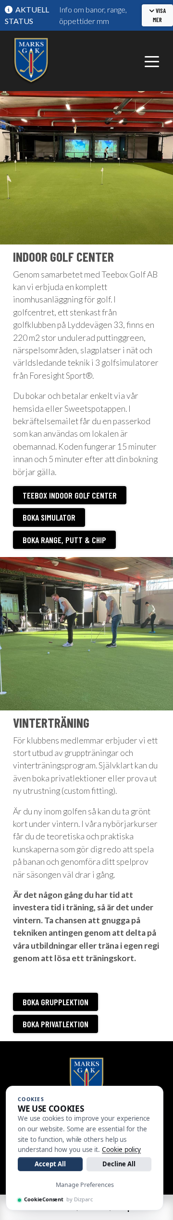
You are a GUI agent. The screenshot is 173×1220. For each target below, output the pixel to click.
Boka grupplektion (55, 1002)
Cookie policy (121, 1149)
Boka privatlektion (55, 1024)
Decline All (119, 1164)
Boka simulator (49, 517)
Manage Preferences (85, 1185)
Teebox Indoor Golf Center (70, 495)
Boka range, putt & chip (64, 539)
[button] (157, 15)
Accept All (50, 1164)
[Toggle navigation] (151, 61)
